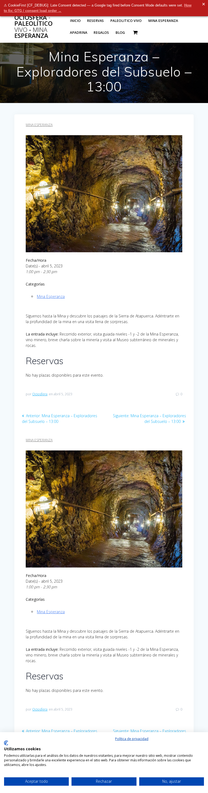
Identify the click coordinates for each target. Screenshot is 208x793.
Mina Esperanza (163, 20)
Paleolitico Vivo (126, 20)
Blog (120, 32)
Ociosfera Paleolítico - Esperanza (33, 27)
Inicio (75, 20)
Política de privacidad (131, 738)
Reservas (95, 20)
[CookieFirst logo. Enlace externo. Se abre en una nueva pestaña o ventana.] (6, 743)
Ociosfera (39, 394)
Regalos (101, 32)
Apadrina (78, 32)
